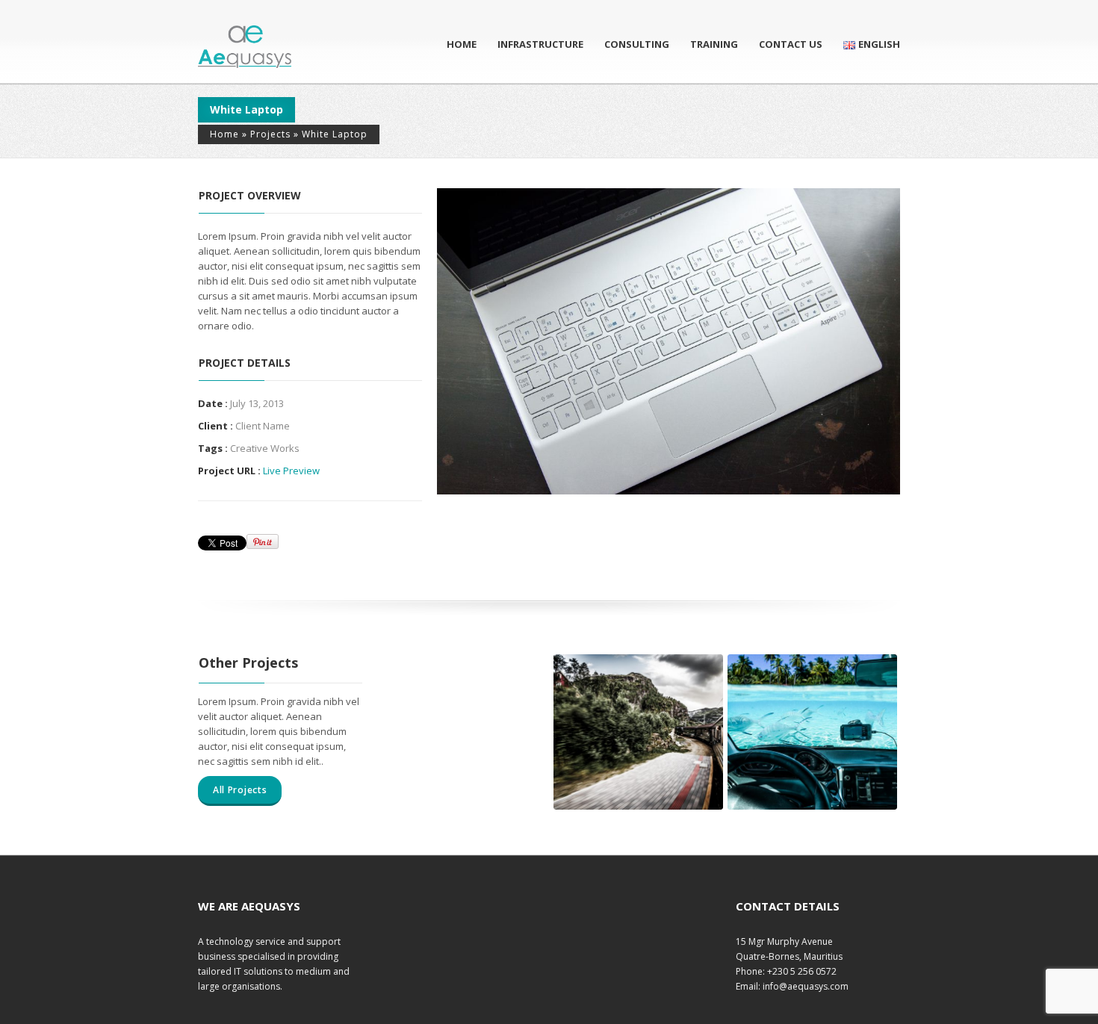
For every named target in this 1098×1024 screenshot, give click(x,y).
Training (714, 44)
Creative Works (265, 448)
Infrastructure (540, 44)
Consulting (636, 44)
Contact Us (790, 44)
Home (462, 44)
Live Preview (291, 470)
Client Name (262, 425)
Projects (270, 134)
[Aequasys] (244, 46)
